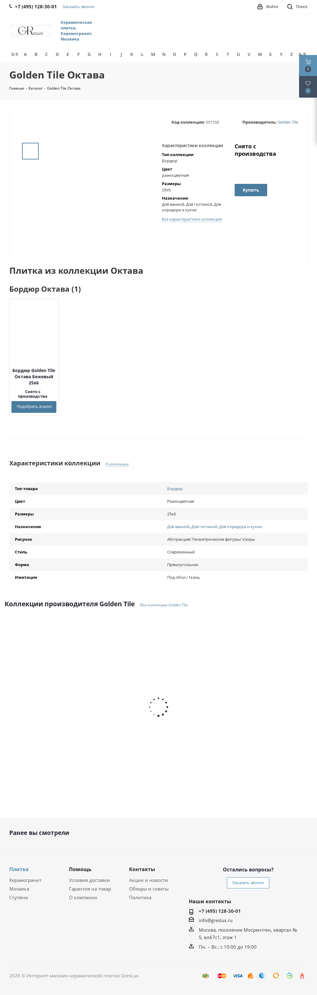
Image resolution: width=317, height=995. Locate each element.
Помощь (80, 869)
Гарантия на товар (90, 889)
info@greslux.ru (215, 920)
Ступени (18, 897)
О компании (83, 897)
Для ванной (178, 526)
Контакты (142, 869)
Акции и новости (148, 880)
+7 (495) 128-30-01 (220, 911)
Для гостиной (204, 526)
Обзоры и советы (149, 889)
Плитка (19, 869)
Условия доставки (89, 880)
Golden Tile (288, 122)
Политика (140, 897)
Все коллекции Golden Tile (164, 605)
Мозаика (19, 889)
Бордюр (175, 488)
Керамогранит (25, 880)
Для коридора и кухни (240, 526)
